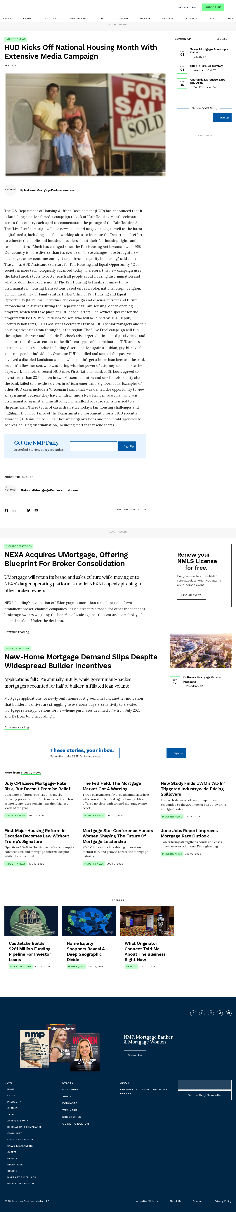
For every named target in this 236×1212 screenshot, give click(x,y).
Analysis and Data (18, 648)
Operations (15, 1164)
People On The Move (20, 1183)
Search (228, 8)
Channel (13, 1108)
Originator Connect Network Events (143, 1091)
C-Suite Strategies (19, 546)
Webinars (167, 18)
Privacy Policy (223, 1201)
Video (212, 18)
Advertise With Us (147, 1201)
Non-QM (123, 18)
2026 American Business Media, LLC (26, 1201)
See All (221, 39)
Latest (7, 18)
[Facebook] (6, 510)
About (125, 1082)
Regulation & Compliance (24, 1127)
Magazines (70, 1089)
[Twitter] (29, 510)
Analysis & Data (79, 18)
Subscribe (213, 7)
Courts (12, 1171)
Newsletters (187, 7)
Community (14, 1133)
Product (13, 1102)
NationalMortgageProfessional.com (50, 190)
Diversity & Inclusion (21, 1177)
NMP (230, 18)
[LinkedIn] (14, 510)
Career (12, 1152)
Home (10, 1089)
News (8, 1082)
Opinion (131, 966)
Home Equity (76, 966)
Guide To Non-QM (75, 1123)
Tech (103, 18)
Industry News (16, 39)
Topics (144, 18)
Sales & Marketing (20, 1146)
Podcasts (191, 18)
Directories (51, 18)
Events (27, 18)
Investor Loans (21, 966)
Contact (198, 1201)
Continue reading (16, 632)
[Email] (36, 510)
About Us (175, 1201)
